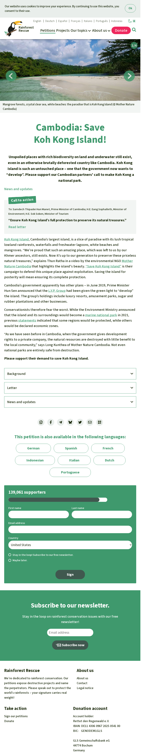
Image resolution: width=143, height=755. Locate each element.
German (33, 448)
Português (102, 21)
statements (27, 320)
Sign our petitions (16, 716)
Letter (12, 388)
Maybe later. (20, 560)
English (37, 21)
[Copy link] (40, 422)
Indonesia (116, 21)
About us (82, 678)
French (108, 448)
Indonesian (35, 460)
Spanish (71, 448)
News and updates (18, 189)
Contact (82, 683)
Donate (9, 721)
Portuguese (70, 472)
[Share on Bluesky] (70, 422)
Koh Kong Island (16, 239)
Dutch (109, 460)
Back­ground (16, 373)
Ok (130, 8)
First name (14, 508)
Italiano (88, 21)
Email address (16, 523)
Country (13, 538)
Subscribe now (73, 645)
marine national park (101, 315)
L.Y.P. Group (57, 290)
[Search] (134, 30)
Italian (74, 460)
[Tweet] (80, 422)
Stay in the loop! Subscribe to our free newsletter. (43, 555)
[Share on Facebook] (50, 422)
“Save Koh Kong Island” (103, 266)
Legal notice (85, 688)
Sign (70, 574)
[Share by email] (89, 422)
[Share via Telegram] (60, 422)
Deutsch (50, 21)
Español (62, 21)
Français (75, 21)
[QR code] (99, 422)
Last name (78, 508)
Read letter (17, 227)
